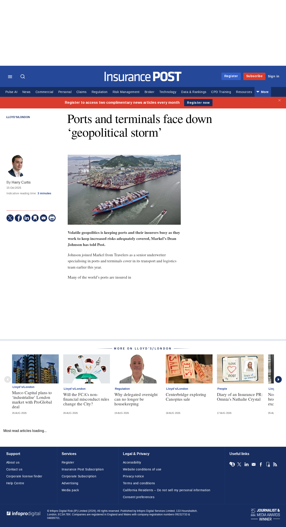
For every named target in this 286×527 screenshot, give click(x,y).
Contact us (14, 469)
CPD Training (221, 92)
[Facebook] (18, 218)
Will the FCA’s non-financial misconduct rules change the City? (86, 399)
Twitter (239, 464)
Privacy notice (133, 476)
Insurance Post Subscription (83, 469)
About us (12, 462)
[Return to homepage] (143, 80)
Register (231, 76)
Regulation (100, 92)
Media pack (70, 490)
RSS (275, 464)
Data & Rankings (193, 92)
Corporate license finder (24, 476)
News (26, 92)
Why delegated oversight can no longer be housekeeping (136, 399)
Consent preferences (138, 497)
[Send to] (43, 218)
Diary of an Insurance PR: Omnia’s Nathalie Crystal (240, 396)
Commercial (44, 92)
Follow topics (232, 464)
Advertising (70, 483)
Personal (65, 92)
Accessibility (132, 462)
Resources (244, 92)
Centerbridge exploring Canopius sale (186, 396)
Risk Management (126, 92)
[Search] (23, 76)
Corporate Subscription (79, 476)
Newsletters (253, 464)
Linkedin (246, 464)
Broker (149, 92)
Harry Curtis (21, 182)
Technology (167, 92)
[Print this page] (52, 218)
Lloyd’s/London (18, 117)
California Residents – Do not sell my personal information (166, 490)
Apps (268, 464)
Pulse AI (11, 92)
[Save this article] (35, 218)
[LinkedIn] (26, 218)
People (222, 389)
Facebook (260, 464)
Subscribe (254, 76)
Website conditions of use (142, 469)
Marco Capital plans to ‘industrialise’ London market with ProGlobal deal (32, 399)
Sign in (274, 76)
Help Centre (15, 483)
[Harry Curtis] (17, 166)
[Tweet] (10, 218)
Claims (81, 92)
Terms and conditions (139, 483)
